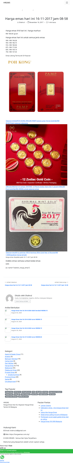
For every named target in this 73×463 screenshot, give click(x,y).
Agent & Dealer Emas (12, 354)
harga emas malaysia (55, 392)
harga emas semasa (11, 396)
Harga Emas (27, 10)
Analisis (7, 356)
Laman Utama (16, 10)
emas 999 (17, 394)
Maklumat (8, 368)
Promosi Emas (10, 377)
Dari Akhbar (9, 363)
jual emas (34, 394)
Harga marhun (43, 394)
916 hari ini (17, 392)
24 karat (45, 392)
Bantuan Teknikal (11, 359)
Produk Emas (10, 372)
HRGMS (6, 2)
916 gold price (27, 392)
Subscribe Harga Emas (49, 412)
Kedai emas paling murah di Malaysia (54, 415)
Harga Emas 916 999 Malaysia (51, 421)
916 (33, 392)
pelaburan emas (23, 396)
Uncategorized (10, 381)
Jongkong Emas (13, 375)
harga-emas (9, 392)
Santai (7, 379)
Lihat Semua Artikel (22, 301)
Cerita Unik (9, 361)
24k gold (38, 392)
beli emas (52, 394)
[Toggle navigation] (67, 3)
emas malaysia (25, 394)
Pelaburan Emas (11, 370)
